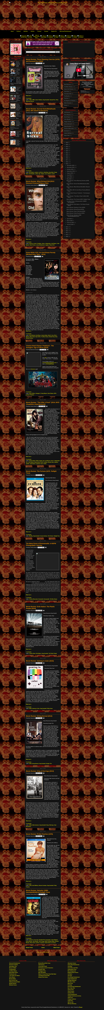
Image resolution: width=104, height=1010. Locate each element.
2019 (67, 156)
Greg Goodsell (46, 99)
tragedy (47, 245)
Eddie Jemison (35, 825)
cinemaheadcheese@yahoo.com (49, 362)
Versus (65, 105)
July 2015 (69, 175)
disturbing (46, 172)
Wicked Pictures (29, 338)
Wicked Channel (12, 983)
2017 (67, 159)
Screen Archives (43, 535)
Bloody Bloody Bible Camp (44, 963)
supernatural (32, 463)
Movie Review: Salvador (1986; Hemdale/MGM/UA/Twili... (74, 216)
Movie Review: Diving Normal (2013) (39, 716)
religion (42, 173)
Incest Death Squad (42, 966)
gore (44, 460)
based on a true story (33, 939)
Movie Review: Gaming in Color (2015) (40, 661)
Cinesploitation (12, 969)
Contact (46, 31)
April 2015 (69, 218)
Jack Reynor (54, 243)
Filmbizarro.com (12, 974)
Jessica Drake (44, 335)
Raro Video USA (71, 988)
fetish (27, 173)
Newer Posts (29, 947)
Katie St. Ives (51, 335)
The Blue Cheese (45, 336)
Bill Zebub (31, 172)
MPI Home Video (71, 981)
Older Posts (56, 947)
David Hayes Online (13, 972)
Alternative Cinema (72, 963)
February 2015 (70, 222)
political (37, 942)
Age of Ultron (32, 393)
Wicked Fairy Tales (53, 336)
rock (46, 173)
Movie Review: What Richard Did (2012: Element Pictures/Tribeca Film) (40, 182)
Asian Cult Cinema (68, 89)
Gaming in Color (36, 708)
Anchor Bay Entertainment (73, 964)
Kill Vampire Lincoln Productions (45, 967)
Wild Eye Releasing (72, 1003)
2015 (67, 163)
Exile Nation (38, 653)
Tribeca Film (52, 245)
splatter (27, 463)
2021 (67, 152)
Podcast (19, 31)
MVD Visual (70, 983)
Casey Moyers (44, 393)
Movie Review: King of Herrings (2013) (40, 771)
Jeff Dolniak (67, 112)
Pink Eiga (70, 985)
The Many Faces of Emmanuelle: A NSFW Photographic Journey (41, 544)
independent (48, 243)
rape (39, 173)
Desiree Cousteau (42, 885)
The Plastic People (53, 653)
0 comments (28, 98)
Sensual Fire (52, 99)
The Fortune (50, 535)
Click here (85, 86)
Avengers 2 (38, 393)
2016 (67, 161)
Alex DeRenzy (35, 885)
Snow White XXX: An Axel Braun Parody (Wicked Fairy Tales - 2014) (40, 253)
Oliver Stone (32, 942)
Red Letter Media (42, 972)
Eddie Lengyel (39, 460)
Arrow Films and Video (73, 967)
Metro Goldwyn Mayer (50, 941)
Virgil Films (70, 1000)
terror (42, 463)
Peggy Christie (67, 121)
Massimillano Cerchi (38, 462)
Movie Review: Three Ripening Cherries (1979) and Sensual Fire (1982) (43, 60)
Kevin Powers (33, 245)
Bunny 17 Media (12, 967)
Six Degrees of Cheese (69, 100)
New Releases (67, 84)
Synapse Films (71, 992)
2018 (67, 157)
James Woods (29, 941)
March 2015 (70, 220)
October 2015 (70, 169)
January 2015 (70, 224)
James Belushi (54, 939)
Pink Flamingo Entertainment (74, 986)
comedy (36, 172)
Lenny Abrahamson (40, 245)
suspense (38, 463)
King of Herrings (50, 825)
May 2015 (69, 178)
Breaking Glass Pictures (73, 972)
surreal (53, 173)
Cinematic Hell (67, 93)
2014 (67, 226)
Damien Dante (32, 460)
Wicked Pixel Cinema (43, 977)
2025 (67, 144)
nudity (36, 173)
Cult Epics (70, 974)
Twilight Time (57, 535)
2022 (67, 150)
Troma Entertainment (72, 994)
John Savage (42, 941)
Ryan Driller (38, 336)
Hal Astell (66, 130)
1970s (30, 99)
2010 (67, 234)
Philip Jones (50, 708)
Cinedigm (39, 243)
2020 (67, 154)
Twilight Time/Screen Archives (74, 995)
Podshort (32, 394)
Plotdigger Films (42, 970)
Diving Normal (35, 763)
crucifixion (40, 172)
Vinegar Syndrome (72, 999)
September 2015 (71, 171)
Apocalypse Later (13, 966)
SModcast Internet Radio (14, 981)
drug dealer (51, 172)
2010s (30, 708)
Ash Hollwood (32, 335)
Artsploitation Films (72, 969)
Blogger (80, 1007)
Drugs (55, 172)
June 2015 (69, 177)
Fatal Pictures (41, 964)
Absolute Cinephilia (13, 964)
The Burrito (67, 96)
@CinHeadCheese (50, 363)
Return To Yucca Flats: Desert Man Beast (47, 974)
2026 (67, 142)
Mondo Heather (12, 978)
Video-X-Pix (70, 997)
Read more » (28, 95)
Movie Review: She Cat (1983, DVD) (18, 64)
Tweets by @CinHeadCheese (85, 91)
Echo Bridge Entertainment (74, 977)
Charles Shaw (32, 653)
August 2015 (70, 173)
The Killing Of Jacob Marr (44, 975)
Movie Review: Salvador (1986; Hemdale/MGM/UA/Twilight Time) (38, 891)
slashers (56, 462)
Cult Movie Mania (13, 970)
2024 (67, 146)
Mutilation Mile (41, 969)
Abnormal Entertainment (65, 31)
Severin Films (71, 989)
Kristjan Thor (49, 763)
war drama (53, 942)
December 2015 (71, 165)
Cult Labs (70, 975)
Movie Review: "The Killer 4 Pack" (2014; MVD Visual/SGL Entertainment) (42, 403)
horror (52, 460)
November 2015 (71, 167)
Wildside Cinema (13, 985)
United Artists (48, 942)
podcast (27, 394)
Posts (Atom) (46, 952)
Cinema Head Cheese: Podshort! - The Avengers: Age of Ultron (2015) (40, 346)
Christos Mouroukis (33, 599)
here (46, 357)
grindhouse (47, 460)
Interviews (66, 91)
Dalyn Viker (67, 135)
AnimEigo (70, 966)
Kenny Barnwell (68, 123)
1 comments (28, 597)
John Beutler (32, 173)
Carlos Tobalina (38, 99)
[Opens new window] (23, 37)
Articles (32, 31)
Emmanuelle (46, 599)
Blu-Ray (31, 535)
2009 (67, 236)
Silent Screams (67, 102)
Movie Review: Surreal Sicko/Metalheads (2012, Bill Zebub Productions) (41, 110)
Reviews (26, 31)
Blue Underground (72, 970)
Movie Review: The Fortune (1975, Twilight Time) (78, 199)
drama (43, 243)
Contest (39, 31)
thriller (45, 463)
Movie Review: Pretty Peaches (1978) (39, 834)
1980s (33, 99)
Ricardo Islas (51, 462)
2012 (67, 230)
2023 (67, 148)
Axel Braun (38, 335)
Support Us (54, 31)
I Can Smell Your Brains (14, 975)
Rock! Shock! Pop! (13, 980)
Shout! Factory (71, 991)
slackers (49, 173)
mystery (45, 462)
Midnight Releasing (72, 980)
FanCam (66, 98)
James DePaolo (68, 133)
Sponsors (33, 369)
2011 (67, 232)
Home (12, 31)
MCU (55, 393)
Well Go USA (70, 1002)
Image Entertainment (72, 978)
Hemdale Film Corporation (45, 939)
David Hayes (67, 116)
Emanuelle (40, 599)
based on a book (33, 243)
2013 (67, 228)
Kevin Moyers (51, 393)
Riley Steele (32, 336)
